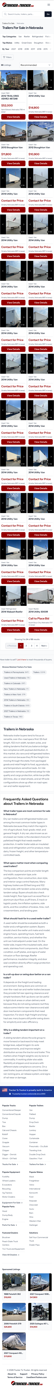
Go (48, 14)
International (34, 1189)
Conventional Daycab (11, 1114)
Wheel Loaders (8, 1180)
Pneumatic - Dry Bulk (38, 1146)
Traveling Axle (35, 1150)
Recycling (6, 1189)
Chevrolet (33, 1205)
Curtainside (34, 1138)
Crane (4, 1138)
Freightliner (34, 1180)
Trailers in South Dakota (17, 705)
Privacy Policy (37, 1374)
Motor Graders (8, 1197)
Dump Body (7, 1215)
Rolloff (5, 1134)
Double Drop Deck (37, 1154)
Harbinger (33, 1225)
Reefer (32, 1126)
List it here (21, 659)
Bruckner (6, 1237)
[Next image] (24, 80)
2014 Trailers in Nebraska (16, 700)
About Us (12, 1374)
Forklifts (5, 1176)
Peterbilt (33, 1201)
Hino (31, 1217)
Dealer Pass (34, 1245)
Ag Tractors (7, 1193)
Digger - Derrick (9, 1154)
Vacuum (5, 1146)
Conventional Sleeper (11, 1110)
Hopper (32, 1134)
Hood (4, 1211)
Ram (31, 1213)
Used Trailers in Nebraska (17, 678)
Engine (5, 1219)
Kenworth (33, 1193)
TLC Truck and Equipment (13, 1249)
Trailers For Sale (8, 23)
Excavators (7, 1184)
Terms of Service (14, 1377)
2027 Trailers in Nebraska (16, 711)
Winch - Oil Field (9, 1158)
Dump (5, 1118)
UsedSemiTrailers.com (36, 1377)
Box (4, 1126)
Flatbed (32, 1114)
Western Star (35, 1221)
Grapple (5, 1142)
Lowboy (32, 1130)
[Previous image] (3, 80)
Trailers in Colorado (14, 683)
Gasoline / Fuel (35, 1158)
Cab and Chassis (9, 1130)
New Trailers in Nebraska (16, 689)
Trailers (39, 672)
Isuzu (31, 1209)
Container (33, 1142)
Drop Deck (34, 1122)
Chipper (5, 1150)
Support (23, 1374)
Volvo (31, 1184)
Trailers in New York (14, 694)
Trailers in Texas (13, 716)
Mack (31, 1176)
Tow (4, 1122)
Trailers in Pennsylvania (16, 672)
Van (31, 1110)
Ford (31, 1197)
